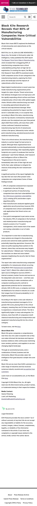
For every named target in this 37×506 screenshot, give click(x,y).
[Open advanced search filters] (29, 17)
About (10, 495)
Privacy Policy (28, 503)
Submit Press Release (11, 499)
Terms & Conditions (26, 499)
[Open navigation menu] (3, 17)
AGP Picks (4, 3)
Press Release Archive (21, 495)
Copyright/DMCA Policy (13, 503)
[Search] (25, 17)
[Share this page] (34, 17)
